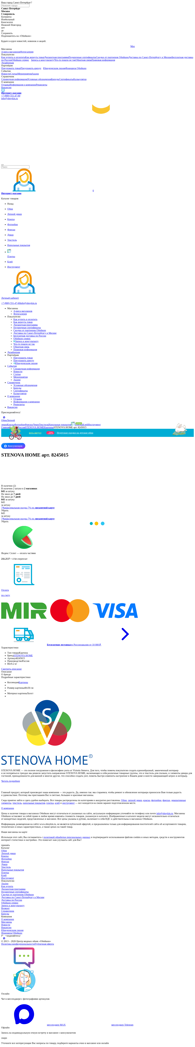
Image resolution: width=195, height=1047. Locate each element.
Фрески (5, 861)
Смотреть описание (11, 669)
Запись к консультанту (42, 60)
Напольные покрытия (12, 870)
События (12, 366)
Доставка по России (11, 900)
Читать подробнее (10, 781)
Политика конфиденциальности (18, 944)
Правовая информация (103, 60)
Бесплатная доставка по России (29, 336)
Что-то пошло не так (65, 60)
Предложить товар (11, 68)
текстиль (17, 803)
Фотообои (6, 859)
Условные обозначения (39, 79)
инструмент (68, 803)
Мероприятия (25, 73)
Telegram (5, 46)
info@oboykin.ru (9, 98)
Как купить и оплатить (13, 57)
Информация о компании (23, 84)
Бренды (55, 79)
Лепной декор (8, 853)
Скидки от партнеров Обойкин (112, 57)
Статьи (14, 73)
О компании (13, 396)
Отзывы (5, 84)
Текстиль (6, 867)
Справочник (13, 382)
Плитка (5, 872)
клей (57, 803)
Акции (35, 73)
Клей (4, 875)
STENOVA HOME (23, 655)
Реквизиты (41, 84)
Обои (124, 800)
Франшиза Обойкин (75, 68)
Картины (23, 682)
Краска (5, 856)
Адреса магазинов (10, 51)
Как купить (7, 886)
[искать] (2, 164)
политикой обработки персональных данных (66, 837)
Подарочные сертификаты (82, 57)
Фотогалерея (26, 51)
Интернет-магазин (11, 93)
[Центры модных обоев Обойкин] (97, 161)
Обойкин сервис (20, 60)
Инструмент (7, 878)
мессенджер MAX (56, 1025)
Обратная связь (83, 60)
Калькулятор (80, 79)
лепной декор (135, 800)
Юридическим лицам (54, 68)
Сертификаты (66, 79)
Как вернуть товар (34, 57)
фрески (166, 800)
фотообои (156, 800)
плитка (50, 803)
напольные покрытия (34, 803)
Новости (5, 73)
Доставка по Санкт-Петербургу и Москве (150, 57)
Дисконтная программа (56, 57)
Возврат (5, 908)
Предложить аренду (31, 68)
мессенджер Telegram (122, 1025)
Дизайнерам (7, 62)
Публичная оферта (44, 944)
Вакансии (6, 87)
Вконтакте (71, 46)
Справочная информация (14, 79)
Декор (4, 864)
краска (146, 800)
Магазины (6, 922)
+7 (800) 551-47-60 (10, 95)
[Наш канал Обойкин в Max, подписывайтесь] (3, 90)
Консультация (15, 446)
